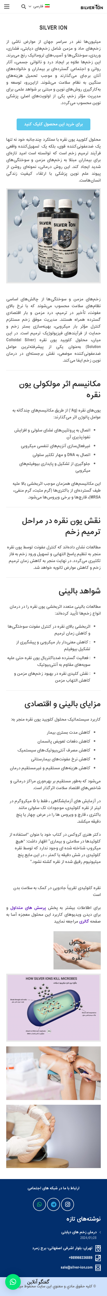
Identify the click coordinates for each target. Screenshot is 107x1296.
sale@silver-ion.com (76, 1267)
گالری (84, 921)
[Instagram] (67, 1204)
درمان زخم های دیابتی (79, 1232)
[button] (13, 1282)
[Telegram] (53, 1204)
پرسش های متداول (28, 908)
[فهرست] (7, 6)
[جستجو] (23, 6)
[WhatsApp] (39, 1204)
